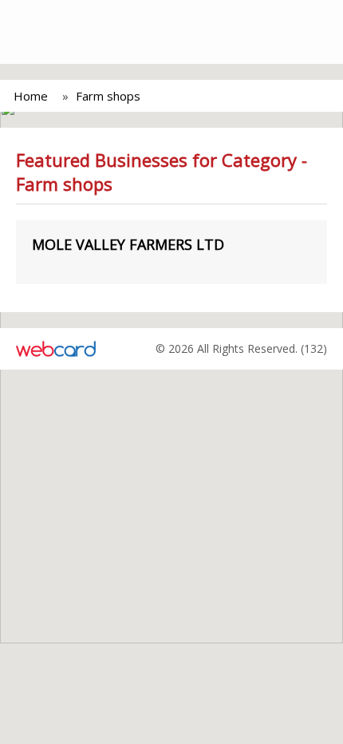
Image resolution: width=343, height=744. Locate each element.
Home (31, 96)
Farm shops (108, 96)
